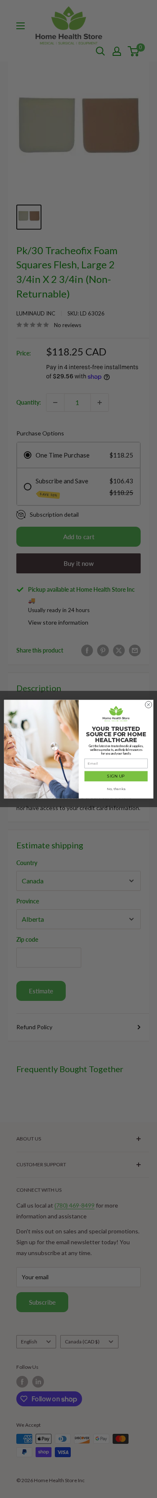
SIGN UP (116, 776)
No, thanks (116, 789)
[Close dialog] (148, 704)
